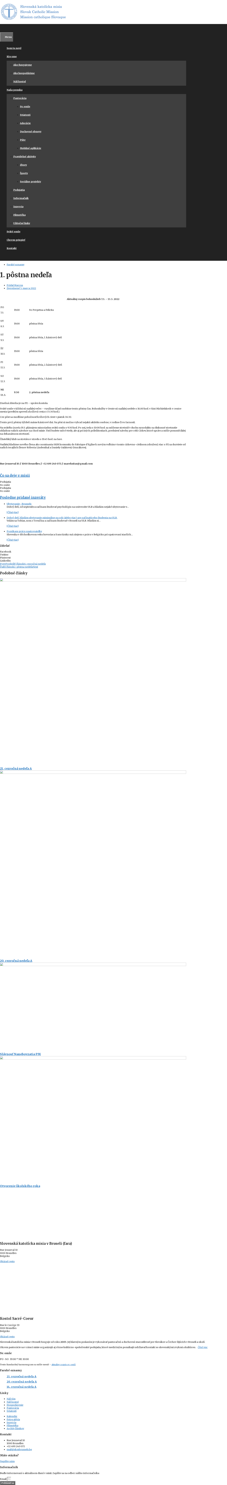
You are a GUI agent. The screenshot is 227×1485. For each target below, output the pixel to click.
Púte (23, 139)
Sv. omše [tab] (5, 484)
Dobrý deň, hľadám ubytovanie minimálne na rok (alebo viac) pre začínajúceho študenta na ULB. (62, 517)
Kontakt (12, 248)
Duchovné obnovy (30, 131)
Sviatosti (25, 114)
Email (3, 1478)
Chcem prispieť (16, 239)
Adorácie (25, 123)
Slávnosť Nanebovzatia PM (20, 1054)
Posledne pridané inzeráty (23, 497)
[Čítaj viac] (13, 512)
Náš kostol (19, 81)
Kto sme (12, 56)
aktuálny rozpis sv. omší (63, 1364)
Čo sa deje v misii (15, 475)
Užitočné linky (21, 223)
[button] (93, 551)
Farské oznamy (15, 264)
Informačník (21, 198)
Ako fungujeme (22, 64)
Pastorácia (19, 98)
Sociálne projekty (30, 181)
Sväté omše (13, 231)
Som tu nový (14, 48)
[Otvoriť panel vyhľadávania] (1, 28)
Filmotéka (19, 214)
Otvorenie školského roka (20, 1186)
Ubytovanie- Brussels (19, 503)
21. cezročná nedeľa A (16, 768)
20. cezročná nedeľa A (16, 961)
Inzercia (18, 206)
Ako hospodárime (24, 73)
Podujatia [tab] (5, 481)
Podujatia (19, 189)
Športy (24, 173)
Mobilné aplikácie (30, 148)
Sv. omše (25, 106)
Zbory (23, 164)
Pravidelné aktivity (24, 156)
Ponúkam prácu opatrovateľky (24, 531)
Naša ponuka (14, 89)
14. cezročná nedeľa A (21, 1386)
